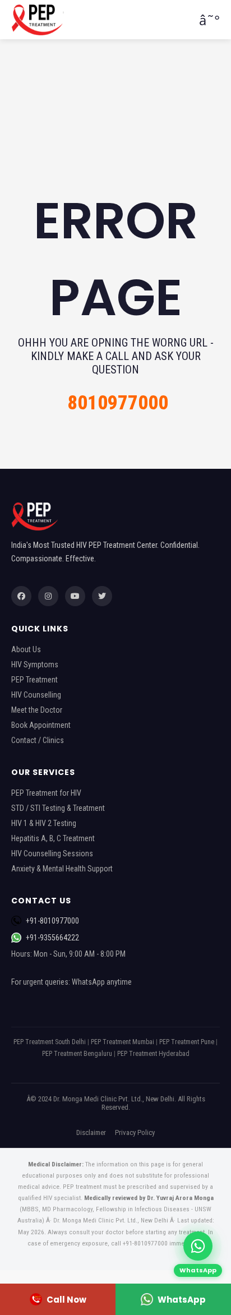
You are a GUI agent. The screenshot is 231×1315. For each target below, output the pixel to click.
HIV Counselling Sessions (52, 853)
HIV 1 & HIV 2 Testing (43, 823)
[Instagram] (48, 596)
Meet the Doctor (36, 709)
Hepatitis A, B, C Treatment (53, 838)
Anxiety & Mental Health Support (62, 868)
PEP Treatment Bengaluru (77, 1054)
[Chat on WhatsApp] (197, 1246)
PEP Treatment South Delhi (49, 1042)
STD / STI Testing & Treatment (58, 808)
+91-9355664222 (52, 937)
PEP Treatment (34, 679)
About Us (26, 649)
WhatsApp (182, 1299)
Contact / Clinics (37, 740)
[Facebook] (21, 596)
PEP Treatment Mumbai (122, 1042)
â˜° (209, 20)
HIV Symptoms (34, 664)
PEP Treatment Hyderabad (153, 1054)
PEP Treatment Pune (186, 1042)
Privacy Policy (135, 1132)
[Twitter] (102, 596)
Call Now (66, 1299)
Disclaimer (91, 1132)
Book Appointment (41, 725)
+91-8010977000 (52, 920)
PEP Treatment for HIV (46, 792)
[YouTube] (75, 596)
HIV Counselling (36, 694)
